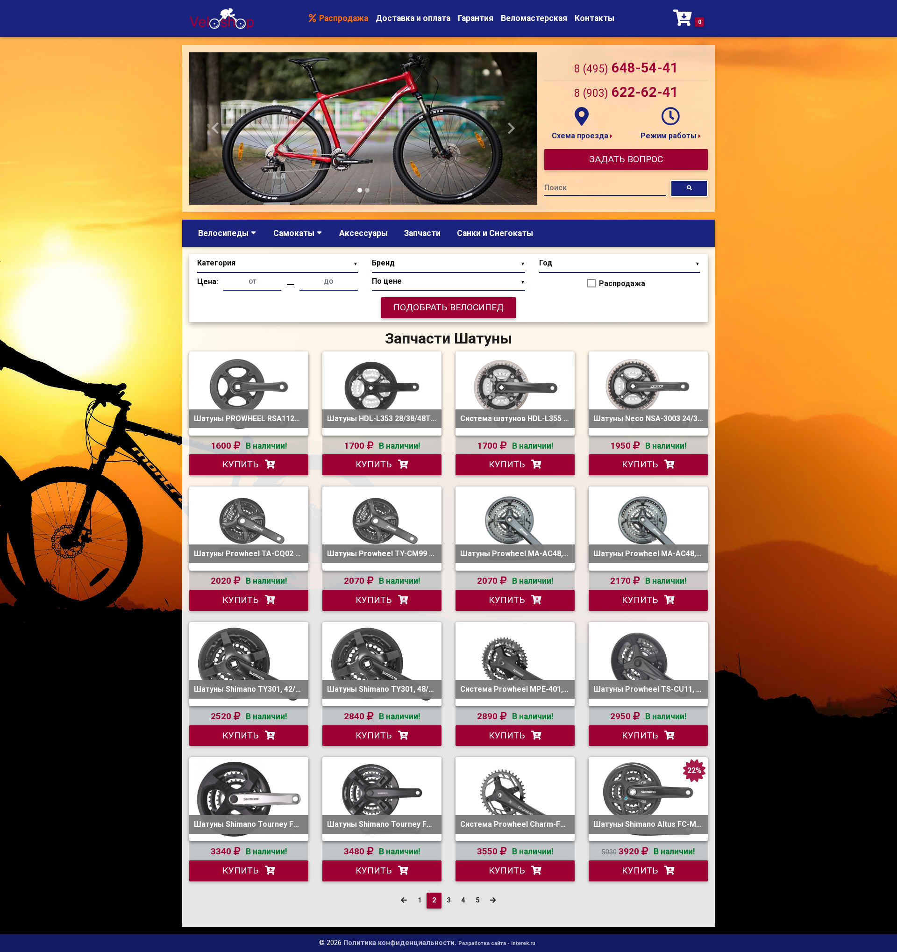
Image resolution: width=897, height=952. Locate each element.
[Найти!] (689, 188)
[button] (215, 128)
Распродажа (342, 18)
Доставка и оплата (413, 18)
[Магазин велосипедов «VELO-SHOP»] (221, 18)
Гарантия (475, 18)
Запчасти (422, 233)
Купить (241, 464)
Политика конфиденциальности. (399, 943)
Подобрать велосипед (448, 307)
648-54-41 (626, 68)
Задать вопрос (626, 159)
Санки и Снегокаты (495, 233)
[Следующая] (493, 901)
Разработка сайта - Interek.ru (496, 943)
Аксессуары (363, 233)
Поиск (555, 187)
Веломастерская (534, 18)
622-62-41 (626, 92)
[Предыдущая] (404, 901)
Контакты (594, 18)
